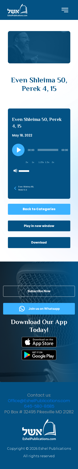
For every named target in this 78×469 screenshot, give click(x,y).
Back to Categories (39, 209)
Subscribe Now (39, 291)
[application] (40, 159)
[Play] (18, 150)
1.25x (41, 162)
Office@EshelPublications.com (39, 401)
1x (33, 162)
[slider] (24, 170)
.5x (26, 162)
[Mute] (15, 171)
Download (39, 242)
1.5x (47, 162)
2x (53, 162)
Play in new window (39, 226)
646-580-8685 (39, 406)
